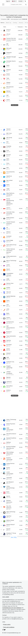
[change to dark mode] (25, 1)
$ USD (20, 1)
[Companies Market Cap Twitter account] (4, 630)
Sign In (8, 1)
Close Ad (15, 105)
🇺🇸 (13, 1)
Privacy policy (6, 624)
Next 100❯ (13, 537)
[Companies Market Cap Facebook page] (3, 630)
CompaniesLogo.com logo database (11, 607)
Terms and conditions (8, 627)
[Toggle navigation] (3, 4)
